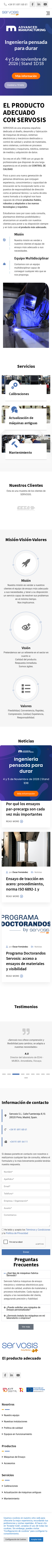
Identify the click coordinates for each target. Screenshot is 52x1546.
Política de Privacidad (17, 1233)
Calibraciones (19, 394)
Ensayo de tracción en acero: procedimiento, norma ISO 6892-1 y (25, 884)
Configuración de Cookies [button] (15, 1539)
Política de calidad (13, 1428)
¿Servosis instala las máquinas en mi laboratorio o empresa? (25, 1316)
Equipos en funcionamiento (18, 1434)
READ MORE (12, 821)
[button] (4, 1074)
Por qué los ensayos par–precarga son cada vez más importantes (25, 809)
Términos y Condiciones (38, 1229)
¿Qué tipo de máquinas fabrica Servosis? (22, 1274)
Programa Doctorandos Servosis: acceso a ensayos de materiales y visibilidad (26, 960)
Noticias (38, 872)
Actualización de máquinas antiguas (22, 1492)
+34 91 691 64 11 (19, 1141)
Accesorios (9, 1463)
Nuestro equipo (11, 1415)
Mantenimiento (20, 452)
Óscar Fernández (20, 872)
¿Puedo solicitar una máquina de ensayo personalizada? (23, 1308)
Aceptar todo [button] (36, 1539)
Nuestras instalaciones (15, 1421)
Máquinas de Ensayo (14, 1457)
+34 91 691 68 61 (18, 4)
